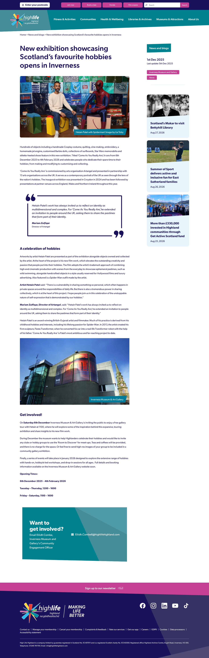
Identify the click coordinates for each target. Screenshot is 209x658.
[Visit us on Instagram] (153, 606)
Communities (88, 19)
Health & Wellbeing (112, 19)
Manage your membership (44, 629)
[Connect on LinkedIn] (164, 606)
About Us (193, 19)
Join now (71, 5)
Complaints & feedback (95, 629)
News (151, 77)
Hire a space (133, 5)
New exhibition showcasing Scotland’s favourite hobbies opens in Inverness (83, 34)
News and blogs (36, 34)
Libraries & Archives (140, 19)
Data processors (177, 629)
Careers (144, 629)
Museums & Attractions (169, 19)
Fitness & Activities (64, 19)
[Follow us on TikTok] (186, 606)
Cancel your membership (70, 629)
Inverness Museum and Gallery (163, 72)
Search (184, 5)
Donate (112, 5)
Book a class (91, 5)
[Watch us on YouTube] (175, 606)
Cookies (163, 629)
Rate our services (117, 629)
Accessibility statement (30, 632)
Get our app (133, 629)
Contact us (25, 629)
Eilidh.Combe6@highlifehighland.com (97, 534)
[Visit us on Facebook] (143, 606)
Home (23, 34)
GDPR (154, 629)
